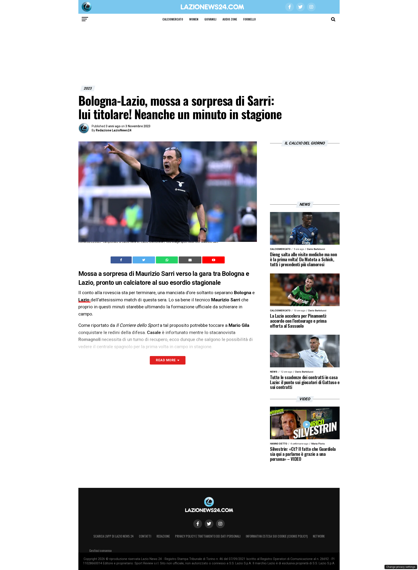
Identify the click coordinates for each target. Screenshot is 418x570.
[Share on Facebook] (122, 259)
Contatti (145, 536)
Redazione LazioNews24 (113, 130)
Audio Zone (229, 19)
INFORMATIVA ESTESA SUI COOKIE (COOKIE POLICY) (277, 536)
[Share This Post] (167, 259)
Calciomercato (172, 19)
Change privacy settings (400, 566)
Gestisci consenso (100, 550)
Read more (166, 360)
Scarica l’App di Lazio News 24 (113, 536)
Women (193, 19)
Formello (249, 19)
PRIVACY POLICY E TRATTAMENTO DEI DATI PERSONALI (208, 536)
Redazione (163, 536)
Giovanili (210, 19)
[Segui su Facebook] (197, 523)
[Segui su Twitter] (209, 523)
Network (319, 536)
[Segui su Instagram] (220, 523)
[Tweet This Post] (144, 259)
